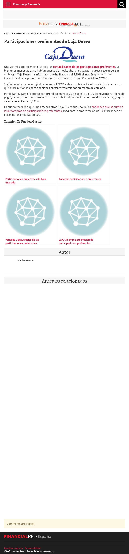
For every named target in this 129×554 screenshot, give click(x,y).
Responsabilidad (32, 548)
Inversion (35, 33)
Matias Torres (79, 33)
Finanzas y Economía (26, 4)
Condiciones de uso (13, 548)
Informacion (22, 33)
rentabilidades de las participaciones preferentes (84, 67)
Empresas (9, 33)
